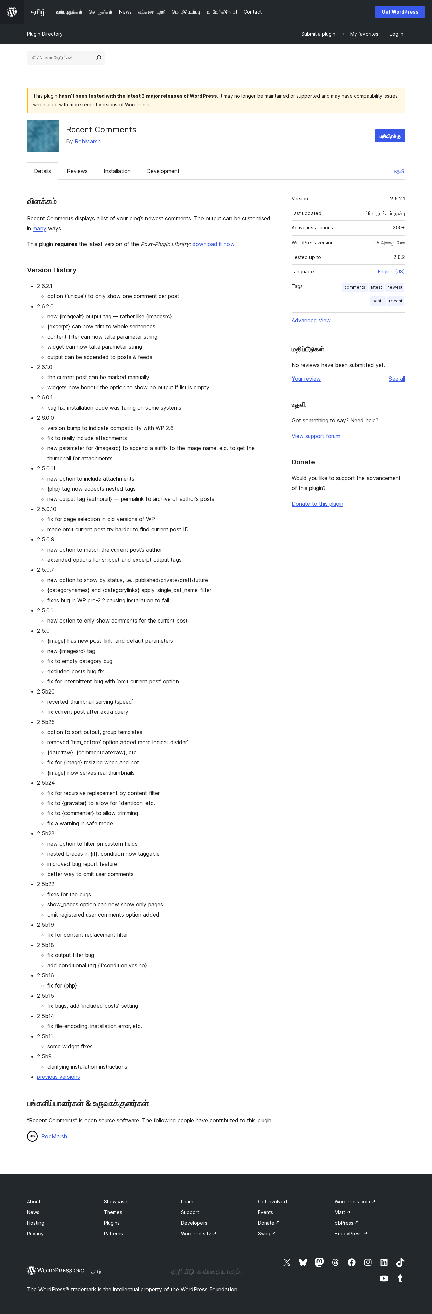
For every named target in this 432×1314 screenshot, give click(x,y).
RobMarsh (88, 141)
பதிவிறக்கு (390, 136)
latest (376, 287)
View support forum (316, 436)
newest (394, 287)
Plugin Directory (45, 34)
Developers (194, 1223)
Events (265, 1212)
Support (190, 1212)
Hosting (35, 1223)
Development (163, 171)
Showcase (115, 1201)
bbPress (347, 1223)
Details (42, 171)
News (33, 1212)
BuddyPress (351, 1233)
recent (395, 300)
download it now (213, 244)
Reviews (77, 171)
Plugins (112, 1223)
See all (397, 378)
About (33, 1201)
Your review (306, 378)
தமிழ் (96, 1271)
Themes (113, 1212)
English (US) (391, 271)
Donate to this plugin (317, 503)
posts (378, 300)
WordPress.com (355, 1201)
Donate (269, 1223)
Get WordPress (400, 12)
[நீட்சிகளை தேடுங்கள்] (98, 58)
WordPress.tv (199, 1233)
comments (355, 287)
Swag (267, 1233)
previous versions (58, 1076)
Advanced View (311, 320)
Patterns (113, 1233)
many (39, 228)
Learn (187, 1201)
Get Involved (272, 1201)
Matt (343, 1212)
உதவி (399, 171)
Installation (117, 171)
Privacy (35, 1233)
